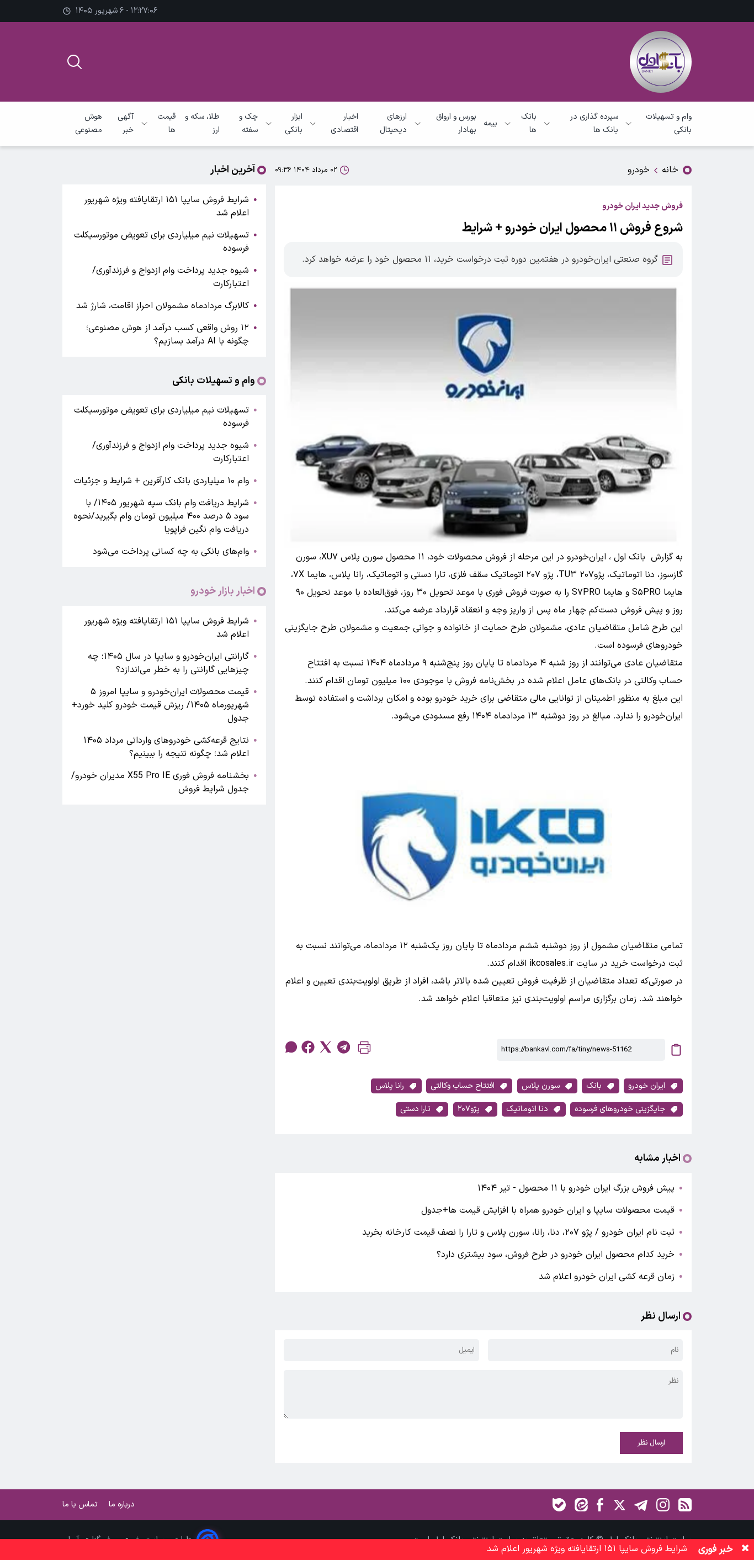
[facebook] (308, 1047)
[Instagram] (663, 1504)
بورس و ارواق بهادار (456, 123)
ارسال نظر (651, 1442)
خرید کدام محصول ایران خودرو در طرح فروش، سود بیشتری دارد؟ (556, 1254)
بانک (594, 1086)
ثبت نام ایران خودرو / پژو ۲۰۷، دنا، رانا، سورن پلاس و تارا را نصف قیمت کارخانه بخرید (518, 1232)
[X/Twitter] (618, 1504)
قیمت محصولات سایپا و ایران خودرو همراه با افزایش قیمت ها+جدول (548, 1210)
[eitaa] (581, 1504)
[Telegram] (640, 1504)
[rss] (685, 1504)
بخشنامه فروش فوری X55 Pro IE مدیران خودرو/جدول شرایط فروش (160, 782)
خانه (670, 170)
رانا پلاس (389, 1086)
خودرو (639, 170)
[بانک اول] (661, 62)
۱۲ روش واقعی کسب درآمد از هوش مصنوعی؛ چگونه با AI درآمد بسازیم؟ (167, 334)
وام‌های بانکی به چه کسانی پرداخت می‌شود (171, 551)
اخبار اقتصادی (344, 123)
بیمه (490, 123)
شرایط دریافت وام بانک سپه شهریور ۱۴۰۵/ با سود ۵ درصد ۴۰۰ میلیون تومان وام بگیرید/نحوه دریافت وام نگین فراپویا (161, 516)
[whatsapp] (290, 1047)
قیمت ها (166, 123)
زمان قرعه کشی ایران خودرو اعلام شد (607, 1276)
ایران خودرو (646, 1086)
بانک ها (529, 123)
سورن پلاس (541, 1086)
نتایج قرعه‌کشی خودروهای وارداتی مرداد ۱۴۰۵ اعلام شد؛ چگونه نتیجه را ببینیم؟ (166, 747)
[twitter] (325, 1047)
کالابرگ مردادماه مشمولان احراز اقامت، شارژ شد (162, 306)
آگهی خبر (126, 123)
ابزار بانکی (293, 123)
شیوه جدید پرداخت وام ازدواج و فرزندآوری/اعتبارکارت (170, 277)
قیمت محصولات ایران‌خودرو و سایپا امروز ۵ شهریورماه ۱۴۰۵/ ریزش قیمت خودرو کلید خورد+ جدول (160, 705)
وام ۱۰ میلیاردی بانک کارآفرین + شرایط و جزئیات (161, 481)
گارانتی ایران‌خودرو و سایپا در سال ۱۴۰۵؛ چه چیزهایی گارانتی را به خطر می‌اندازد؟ (168, 663)
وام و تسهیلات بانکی (669, 123)
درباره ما (123, 1504)
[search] (74, 61)
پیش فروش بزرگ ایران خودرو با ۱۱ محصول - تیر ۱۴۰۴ (576, 1188)
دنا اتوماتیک (527, 1109)
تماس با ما (81, 1504)
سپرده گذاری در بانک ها (594, 123)
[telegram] (343, 1047)
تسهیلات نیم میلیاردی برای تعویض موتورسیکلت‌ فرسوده (161, 242)
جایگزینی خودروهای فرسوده (620, 1109)
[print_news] (364, 1050)
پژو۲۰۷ (469, 1109)
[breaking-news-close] (745, 1549)
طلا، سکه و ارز (202, 123)
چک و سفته (248, 123)
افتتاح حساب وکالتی (463, 1086)
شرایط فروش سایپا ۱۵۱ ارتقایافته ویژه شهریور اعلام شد (166, 206)
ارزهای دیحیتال (393, 123)
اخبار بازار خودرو (222, 591)
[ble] (559, 1504)
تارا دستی (415, 1109)
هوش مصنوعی (88, 123)
